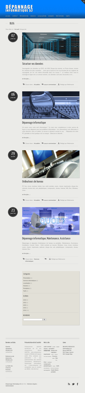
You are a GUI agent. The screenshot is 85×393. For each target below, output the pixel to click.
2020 (24, 305)
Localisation (42, 16)
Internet (47, 350)
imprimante (47, 354)
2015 (24, 308)
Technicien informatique (55, 368)
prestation (51, 348)
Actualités (37, 84)
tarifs (57, 366)
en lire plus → (26, 79)
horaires (54, 366)
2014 (24, 310)
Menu (83, 2)
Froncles (54, 356)
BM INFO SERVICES (69, 346)
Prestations (60, 16)
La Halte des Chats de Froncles (9, 367)
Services (33, 16)
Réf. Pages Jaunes (68, 352)
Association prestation (47, 356)
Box (57, 358)
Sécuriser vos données (32, 63)
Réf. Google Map (67, 354)
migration (53, 352)
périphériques (48, 366)
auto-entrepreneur (47, 368)
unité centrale (47, 346)
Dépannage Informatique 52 (13, 384)
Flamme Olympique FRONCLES (9, 348)
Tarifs (68, 16)
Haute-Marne (54, 370)
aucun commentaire (50, 84)
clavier (57, 346)
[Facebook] (77, 384)
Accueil (8, 16)
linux (45, 362)
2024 (24, 300)
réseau (46, 348)
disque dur (54, 350)
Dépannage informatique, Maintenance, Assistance (46, 238)
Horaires (51, 16)
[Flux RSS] (69, 384)
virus (53, 358)
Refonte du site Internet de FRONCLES (10, 358)
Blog (56, 360)
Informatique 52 (67, 348)
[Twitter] (73, 384)
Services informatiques (29, 280)
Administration (10, 386)
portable (53, 372)
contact (52, 354)
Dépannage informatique (34, 122)
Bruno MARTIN (67, 350)
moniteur (49, 362)
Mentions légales (32, 384)
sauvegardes (47, 370)
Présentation (24, 16)
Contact (15, 16)
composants (47, 364)
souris (53, 346)
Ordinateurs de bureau (32, 181)
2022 (24, 302)
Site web (56, 354)
